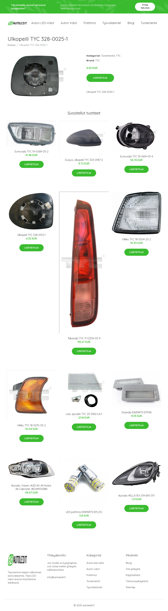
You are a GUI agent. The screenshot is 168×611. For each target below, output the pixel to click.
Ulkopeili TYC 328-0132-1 (31, 235)
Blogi (130, 23)
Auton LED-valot (42, 23)
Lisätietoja (100, 77)
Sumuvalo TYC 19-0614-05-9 (136, 156)
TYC (118, 55)
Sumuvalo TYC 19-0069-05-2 (31, 151)
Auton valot (69, 23)
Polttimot (90, 23)
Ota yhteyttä (133, 569)
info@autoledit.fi (56, 577)
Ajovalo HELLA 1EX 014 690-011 (136, 495)
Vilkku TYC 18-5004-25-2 (136, 239)
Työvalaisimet (111, 23)
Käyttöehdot (133, 575)
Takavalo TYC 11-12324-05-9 (84, 338)
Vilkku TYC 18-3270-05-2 (31, 425)
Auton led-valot (95, 562)
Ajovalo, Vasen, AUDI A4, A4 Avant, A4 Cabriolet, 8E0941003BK (31, 487)
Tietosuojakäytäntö (137, 581)
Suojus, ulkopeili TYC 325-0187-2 (84, 160)
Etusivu (12, 45)
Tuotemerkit (149, 23)
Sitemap (130, 587)
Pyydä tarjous (145, 6)
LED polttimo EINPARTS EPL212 (84, 512)
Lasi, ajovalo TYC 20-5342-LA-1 (84, 414)
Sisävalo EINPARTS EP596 (136, 412)
